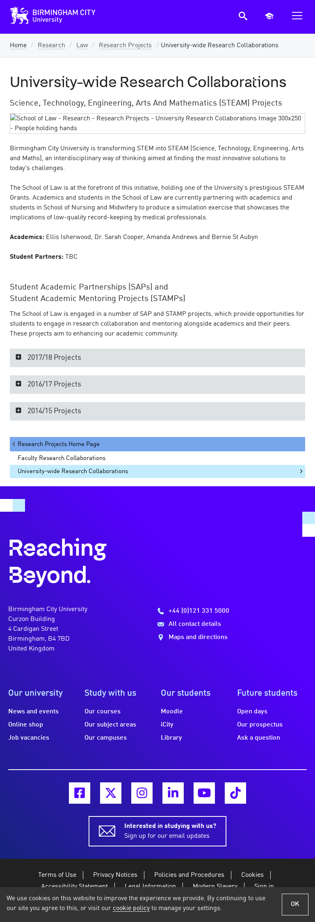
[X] (110, 793)
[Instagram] (142, 793)
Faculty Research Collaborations (61, 458)
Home (18, 45)
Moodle (172, 711)
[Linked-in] (173, 793)
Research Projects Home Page (59, 444)
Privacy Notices (115, 875)
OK (295, 904)
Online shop (25, 725)
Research (51, 45)
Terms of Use (57, 875)
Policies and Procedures (189, 875)
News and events (33, 711)
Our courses (102, 711)
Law (82, 45)
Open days (252, 711)
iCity (167, 725)
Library (171, 738)
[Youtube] (204, 793)
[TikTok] (235, 793)
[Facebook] (79, 793)
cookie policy (131, 908)
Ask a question (258, 738)
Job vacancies (28, 738)
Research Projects (125, 45)
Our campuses (105, 738)
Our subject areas (110, 725)
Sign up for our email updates (170, 831)
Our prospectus (260, 725)
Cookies (252, 875)
